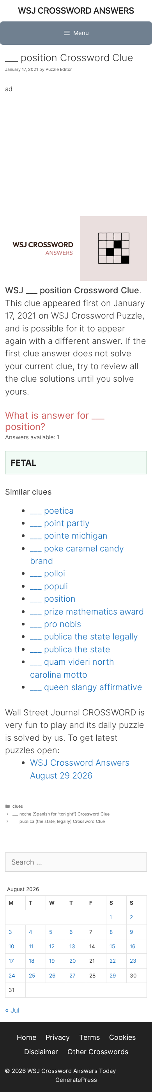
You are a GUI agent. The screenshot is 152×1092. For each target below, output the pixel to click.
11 (31, 946)
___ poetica (52, 510)
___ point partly (60, 523)
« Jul (12, 1010)
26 (52, 975)
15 (112, 946)
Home (26, 1037)
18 (31, 961)
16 (132, 946)
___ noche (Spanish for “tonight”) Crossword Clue (61, 814)
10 (11, 946)
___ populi (49, 586)
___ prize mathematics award (87, 611)
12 (52, 946)
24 (12, 975)
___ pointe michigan (69, 535)
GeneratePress (76, 1079)
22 (113, 961)
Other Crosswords (97, 1052)
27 (72, 975)
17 (11, 961)
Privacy (58, 1037)
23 (133, 961)
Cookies (122, 1037)
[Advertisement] (76, 148)
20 (72, 961)
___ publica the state (70, 649)
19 (52, 961)
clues (17, 806)
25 (32, 975)
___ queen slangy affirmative (86, 687)
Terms (89, 1037)
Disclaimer (41, 1052)
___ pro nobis (55, 624)
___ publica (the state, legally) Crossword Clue (58, 821)
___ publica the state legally (84, 636)
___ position (53, 599)
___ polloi (47, 573)
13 (72, 946)
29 (113, 975)
